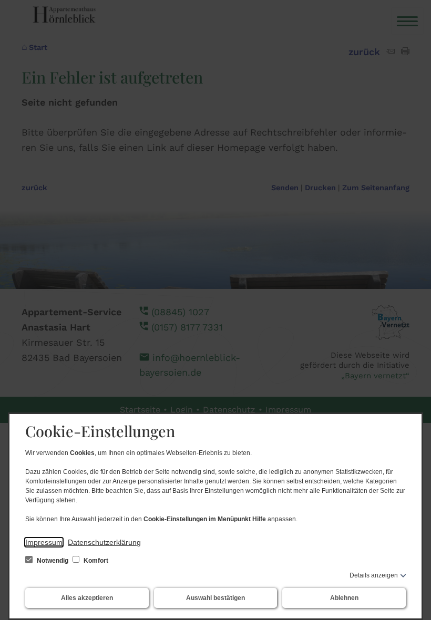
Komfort (95, 560)
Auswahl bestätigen (215, 598)
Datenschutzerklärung (104, 542)
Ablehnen (344, 598)
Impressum (44, 542)
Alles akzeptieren (87, 598)
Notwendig (52, 560)
